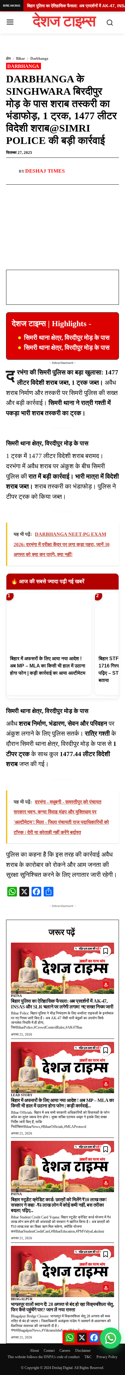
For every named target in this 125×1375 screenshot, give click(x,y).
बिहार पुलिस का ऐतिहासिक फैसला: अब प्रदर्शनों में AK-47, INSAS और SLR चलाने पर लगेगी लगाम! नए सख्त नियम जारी (62, 1003)
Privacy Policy (106, 1357)
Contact (49, 1350)
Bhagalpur (21, 1299)
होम (8, 58)
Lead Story (21, 1095)
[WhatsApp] (45, 192)
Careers (64, 1350)
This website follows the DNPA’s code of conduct (43, 1357)
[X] (59, 192)
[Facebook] (31, 192)
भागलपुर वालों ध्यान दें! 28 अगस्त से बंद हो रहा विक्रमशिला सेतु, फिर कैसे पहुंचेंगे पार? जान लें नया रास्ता (62, 1307)
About (34, 1350)
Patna (16, 996)
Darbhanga (39, 58)
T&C (88, 1357)
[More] (73, 192)
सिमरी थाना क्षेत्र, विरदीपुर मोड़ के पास (67, 337)
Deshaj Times (45, 171)
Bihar (20, 58)
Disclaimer (83, 1350)
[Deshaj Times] (12, 171)
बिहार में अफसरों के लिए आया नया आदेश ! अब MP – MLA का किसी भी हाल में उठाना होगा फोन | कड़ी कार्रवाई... (62, 1103)
